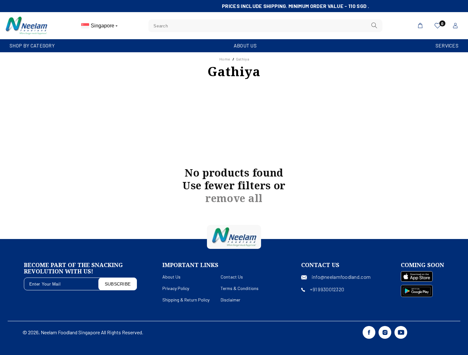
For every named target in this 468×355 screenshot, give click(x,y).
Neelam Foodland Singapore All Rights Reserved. (92, 332)
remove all (234, 198)
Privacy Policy (175, 288)
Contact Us (232, 276)
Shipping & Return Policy (185, 299)
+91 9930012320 (327, 289)
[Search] (374, 25)
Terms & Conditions (240, 288)
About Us (245, 45)
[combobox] (265, 25)
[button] (32, 45)
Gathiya (242, 59)
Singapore (103, 25)
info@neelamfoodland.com (341, 277)
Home (224, 59)
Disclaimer (230, 299)
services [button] (447, 45)
